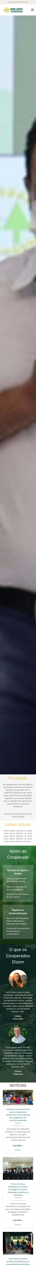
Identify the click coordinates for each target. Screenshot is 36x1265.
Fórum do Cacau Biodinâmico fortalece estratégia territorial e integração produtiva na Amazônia (18, 1189)
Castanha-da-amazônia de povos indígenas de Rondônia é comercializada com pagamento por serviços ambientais (18, 1114)
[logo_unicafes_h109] (13, 8)
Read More (17, 1150)
